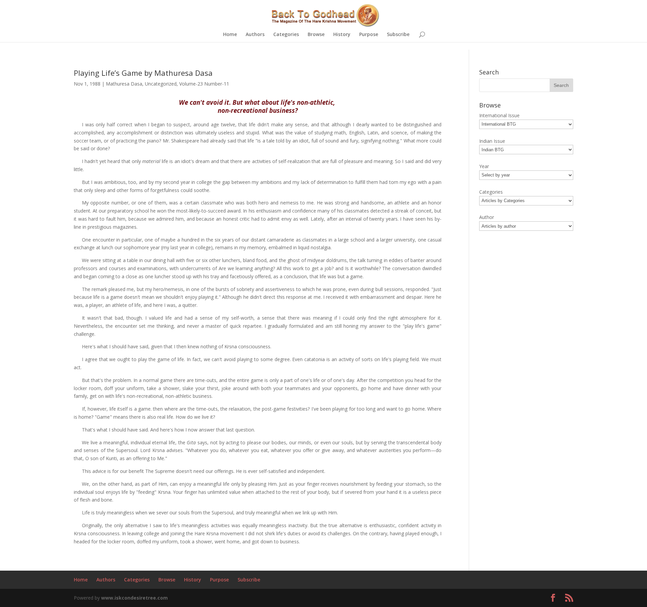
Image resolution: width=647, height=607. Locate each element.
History (341, 34)
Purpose (368, 34)
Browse (316, 34)
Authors (255, 34)
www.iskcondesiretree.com (134, 598)
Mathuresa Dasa (124, 84)
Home (230, 34)
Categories (286, 34)
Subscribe (398, 34)
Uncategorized (161, 84)
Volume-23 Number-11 (204, 84)
